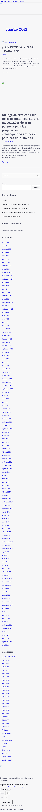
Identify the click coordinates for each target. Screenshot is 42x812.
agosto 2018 (6, 512)
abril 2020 (5, 445)
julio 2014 (5, 632)
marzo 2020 (6, 449)
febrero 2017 (6, 572)
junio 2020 (5, 439)
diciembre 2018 (7, 499)
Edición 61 (5, 667)
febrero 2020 (6, 452)
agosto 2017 (6, 552)
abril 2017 (5, 565)
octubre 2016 (6, 585)
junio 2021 (5, 399)
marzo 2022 (6, 369)
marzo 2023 (6, 329)
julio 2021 (5, 395)
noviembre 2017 (7, 542)
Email (2, 798)
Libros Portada (7, 740)
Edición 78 (5, 723)
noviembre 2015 (7, 602)
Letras (4, 737)
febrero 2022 (6, 372)
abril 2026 (5, 242)
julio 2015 (5, 612)
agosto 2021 (6, 392)
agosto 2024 (6, 282)
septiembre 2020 (7, 429)
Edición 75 (5, 713)
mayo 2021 (5, 402)
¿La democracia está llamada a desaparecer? (16, 204)
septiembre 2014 (7, 628)
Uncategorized (7, 760)
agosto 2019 (6, 472)
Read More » (6, 73)
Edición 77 (5, 720)
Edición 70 (5, 697)
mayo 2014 (5, 638)
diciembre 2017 (7, 538)
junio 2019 (5, 478)
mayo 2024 (5, 289)
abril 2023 (5, 325)
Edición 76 (5, 717)
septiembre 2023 (7, 309)
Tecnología (5, 753)
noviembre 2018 (7, 502)
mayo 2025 (5, 259)
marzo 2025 (6, 262)
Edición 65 (5, 680)
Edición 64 (5, 677)
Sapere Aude (6, 750)
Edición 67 (5, 687)
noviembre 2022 (7, 342)
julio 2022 (5, 355)
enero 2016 (6, 598)
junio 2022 (5, 359)
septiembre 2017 (7, 548)
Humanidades (6, 733)
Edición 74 (5, 710)
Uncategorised (7, 756)
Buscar (4, 184)
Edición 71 (5, 700)
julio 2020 (5, 435)
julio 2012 (5, 645)
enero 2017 (6, 575)
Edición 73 (5, 707)
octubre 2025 (6, 249)
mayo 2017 (5, 562)
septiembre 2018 (7, 508)
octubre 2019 (6, 465)
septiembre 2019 (7, 469)
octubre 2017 (6, 545)
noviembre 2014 (7, 625)
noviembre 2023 (7, 302)
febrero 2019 (6, 492)
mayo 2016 (5, 592)
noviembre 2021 (7, 382)
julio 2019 (5, 475)
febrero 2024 (6, 296)
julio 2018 (5, 515)
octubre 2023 (6, 305)
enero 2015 (6, 622)
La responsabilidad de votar (11, 216)
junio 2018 (5, 518)
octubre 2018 (6, 505)
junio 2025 (5, 256)
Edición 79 (5, 727)
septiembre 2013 (7, 642)
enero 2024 (6, 299)
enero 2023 (6, 335)
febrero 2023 (6, 332)
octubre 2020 (6, 425)
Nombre (2, 793)
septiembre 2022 (7, 349)
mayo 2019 (5, 482)
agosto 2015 (6, 608)
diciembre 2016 (7, 578)
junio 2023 (5, 319)
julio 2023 (5, 315)
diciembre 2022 (7, 339)
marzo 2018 (6, 528)
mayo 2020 (5, 442)
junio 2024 (5, 286)
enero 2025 (6, 269)
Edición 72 (5, 703)
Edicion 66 (5, 683)
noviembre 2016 (7, 582)
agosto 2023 (6, 312)
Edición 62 (5, 670)
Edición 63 (5, 673)
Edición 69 (5, 693)
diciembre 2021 (7, 379)
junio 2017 (5, 558)
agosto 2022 (6, 352)
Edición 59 (5, 660)
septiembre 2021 (7, 389)
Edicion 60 (5, 663)
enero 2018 (6, 535)
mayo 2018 (5, 522)
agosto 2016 (6, 588)
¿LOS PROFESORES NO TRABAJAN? (18, 49)
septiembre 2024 (7, 279)
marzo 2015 (6, 618)
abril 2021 (5, 405)
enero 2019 (6, 495)
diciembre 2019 (7, 459)
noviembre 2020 (7, 422)
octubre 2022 (6, 345)
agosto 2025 (6, 252)
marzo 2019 (6, 488)
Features (5, 730)
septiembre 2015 (7, 605)
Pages (4, 55)
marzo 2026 (6, 246)
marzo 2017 (6, 568)
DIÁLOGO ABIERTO (8, 141)
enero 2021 (6, 415)
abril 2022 (5, 365)
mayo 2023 (5, 322)
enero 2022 (6, 375)
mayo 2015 (5, 615)
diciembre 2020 (7, 419)
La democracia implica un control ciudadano (16, 208)
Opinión (4, 743)
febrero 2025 (6, 266)
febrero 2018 (6, 532)
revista (4, 200)
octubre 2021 (6, 385)
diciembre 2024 (7, 272)
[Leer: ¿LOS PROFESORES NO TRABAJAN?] (9, 42)
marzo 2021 (6, 409)
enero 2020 (6, 455)
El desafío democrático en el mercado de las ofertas (18, 212)
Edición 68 (5, 690)
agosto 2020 (6, 432)
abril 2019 (5, 485)
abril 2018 (5, 525)
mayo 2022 (5, 362)
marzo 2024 (6, 292)
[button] (21, 14)
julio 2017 (5, 555)
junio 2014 (5, 635)
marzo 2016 (6, 595)
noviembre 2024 (7, 276)
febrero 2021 (6, 412)
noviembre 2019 (7, 462)
